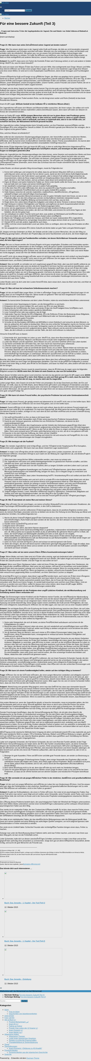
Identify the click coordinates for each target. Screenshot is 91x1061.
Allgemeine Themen (17, 1036)
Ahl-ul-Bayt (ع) (10, 1020)
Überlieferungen (10, 1046)
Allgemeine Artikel (11, 1034)
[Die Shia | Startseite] (4, 3)
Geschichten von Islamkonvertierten (23, 1014)
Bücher (7, 18)
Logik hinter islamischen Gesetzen (22, 1038)
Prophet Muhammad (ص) (19, 1022)
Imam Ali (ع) (13, 1024)
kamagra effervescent (31, 864)
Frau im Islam (14, 1012)
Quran (6, 1044)
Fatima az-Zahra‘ (15, 1026)
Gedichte (8, 1054)
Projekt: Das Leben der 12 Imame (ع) (23, 1028)
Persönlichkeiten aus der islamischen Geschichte (28, 1052)
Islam (6, 1010)
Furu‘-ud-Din (9, 1018)
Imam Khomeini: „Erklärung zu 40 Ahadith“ (25, 1048)
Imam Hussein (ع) (16, 1030)
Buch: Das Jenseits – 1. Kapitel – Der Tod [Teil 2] (24, 941)
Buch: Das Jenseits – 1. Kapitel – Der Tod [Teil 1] (24, 903)
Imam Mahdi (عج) (15, 1032)
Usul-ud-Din (9, 1016)
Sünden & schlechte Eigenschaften (23, 1040)
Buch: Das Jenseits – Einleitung (17, 979)
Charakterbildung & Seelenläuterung (23, 1042)
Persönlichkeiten (11, 1050)
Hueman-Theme (32, 1058)
